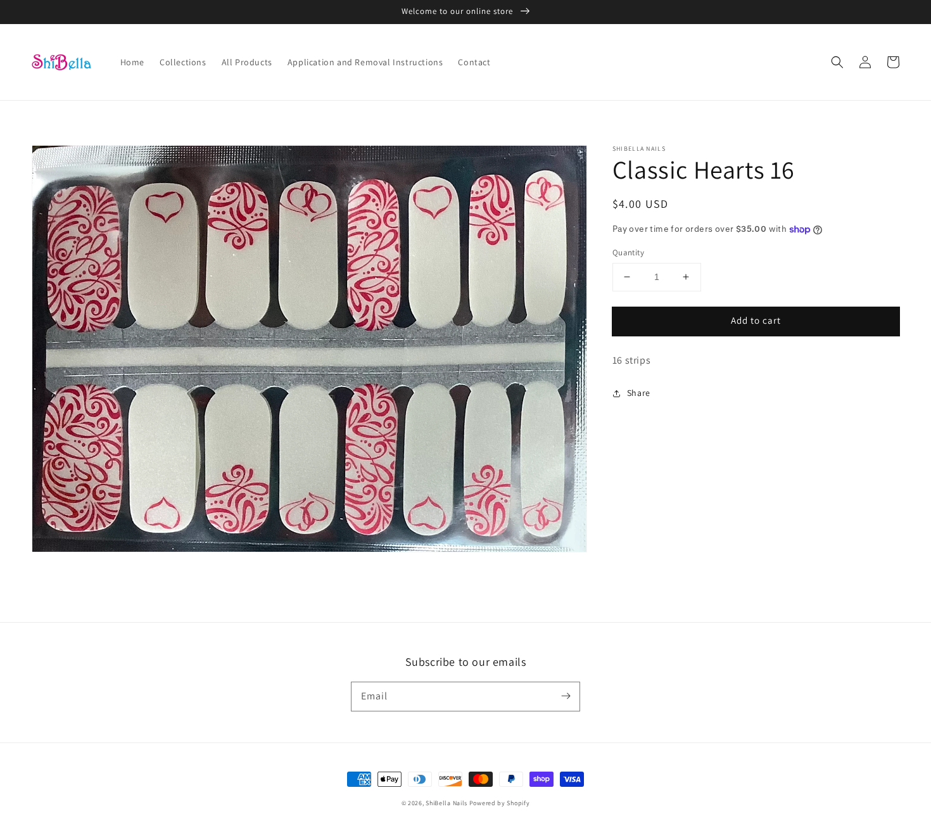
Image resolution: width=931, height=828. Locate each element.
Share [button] (638, 392)
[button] (837, 62)
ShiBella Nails (446, 803)
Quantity (628, 252)
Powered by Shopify (499, 803)
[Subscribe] (566, 696)
